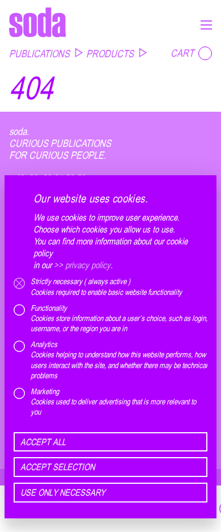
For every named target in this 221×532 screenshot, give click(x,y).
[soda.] (37, 22)
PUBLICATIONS (39, 53)
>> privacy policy (82, 265)
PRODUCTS (110, 53)
